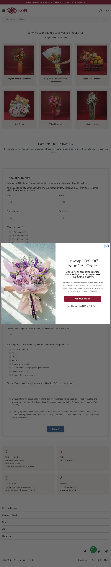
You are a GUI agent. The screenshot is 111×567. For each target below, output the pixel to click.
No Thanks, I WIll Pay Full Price (82, 306)
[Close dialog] (106, 246)
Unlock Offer (82, 298)
